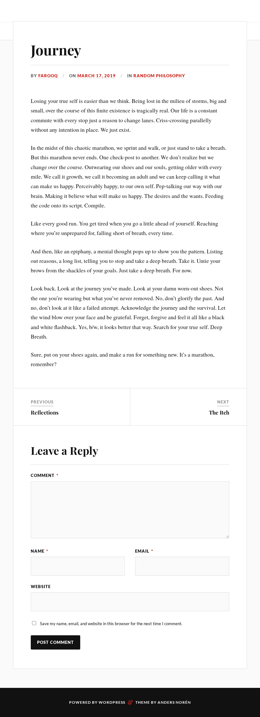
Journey (56, 49)
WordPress (112, 702)
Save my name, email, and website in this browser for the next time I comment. (111, 623)
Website (41, 586)
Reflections (45, 412)
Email (144, 551)
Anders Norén (174, 702)
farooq (48, 75)
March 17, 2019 (96, 75)
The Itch (219, 412)
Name (39, 551)
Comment (44, 475)
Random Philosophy (159, 75)
